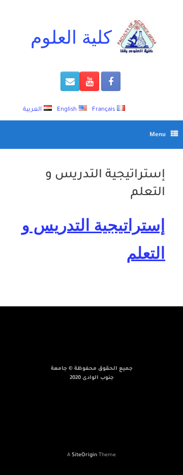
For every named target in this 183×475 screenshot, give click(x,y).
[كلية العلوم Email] (70, 81)
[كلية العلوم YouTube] (89, 81)
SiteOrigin (84, 455)
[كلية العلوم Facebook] (110, 81)
